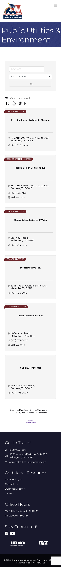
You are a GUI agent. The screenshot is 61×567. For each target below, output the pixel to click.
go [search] (31, 83)
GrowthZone (39, 563)
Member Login (13, 479)
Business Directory (19, 410)
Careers (9, 493)
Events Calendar (38, 410)
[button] (6, 98)
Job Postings (28, 413)
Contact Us (41, 413)
